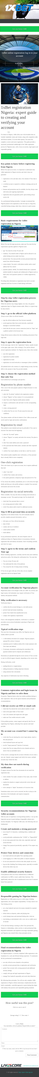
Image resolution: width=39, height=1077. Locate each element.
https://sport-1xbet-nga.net (25, 1072)
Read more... (19, 63)
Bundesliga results (31, 1066)
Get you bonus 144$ (20, 29)
